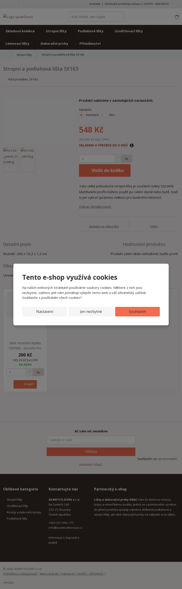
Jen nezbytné (91, 311)
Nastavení (44, 311)
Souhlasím (137, 311)
